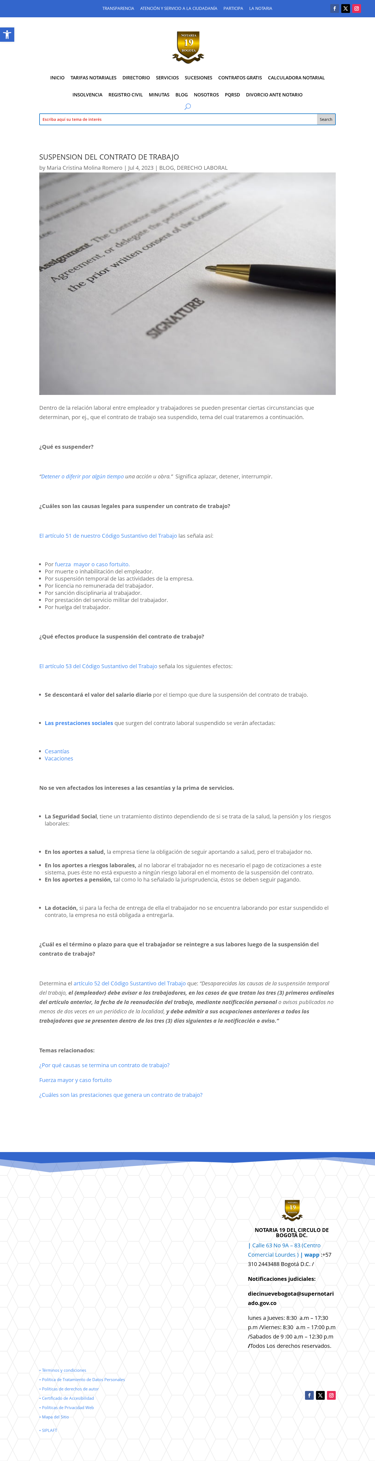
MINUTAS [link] (159, 94)
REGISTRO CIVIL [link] (125, 94)
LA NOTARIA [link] (260, 8)
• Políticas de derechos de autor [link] (69, 1389)
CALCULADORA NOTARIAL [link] (296, 77)
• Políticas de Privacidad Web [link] (66, 1407)
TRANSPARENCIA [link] (118, 8)
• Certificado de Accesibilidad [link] (66, 1398)
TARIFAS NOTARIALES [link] (93, 77)
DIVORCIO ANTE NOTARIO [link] (274, 94)
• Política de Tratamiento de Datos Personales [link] (82, 1379)
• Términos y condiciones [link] (62, 1370)
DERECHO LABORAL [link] (202, 167)
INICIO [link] (57, 77)
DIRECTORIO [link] (136, 77)
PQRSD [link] (232, 94)
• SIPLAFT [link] (48, 1430)
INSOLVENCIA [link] (87, 94)
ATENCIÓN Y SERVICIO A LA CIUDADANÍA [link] (178, 8)
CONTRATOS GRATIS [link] (240, 77)
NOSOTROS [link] (206, 94)
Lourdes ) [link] (297, 1254)
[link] (7, 34)
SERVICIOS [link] (167, 77)
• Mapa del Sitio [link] (54, 1417)
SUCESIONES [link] (198, 77)
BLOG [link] (181, 94)
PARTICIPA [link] (233, 8)
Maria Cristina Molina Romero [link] (84, 167)
